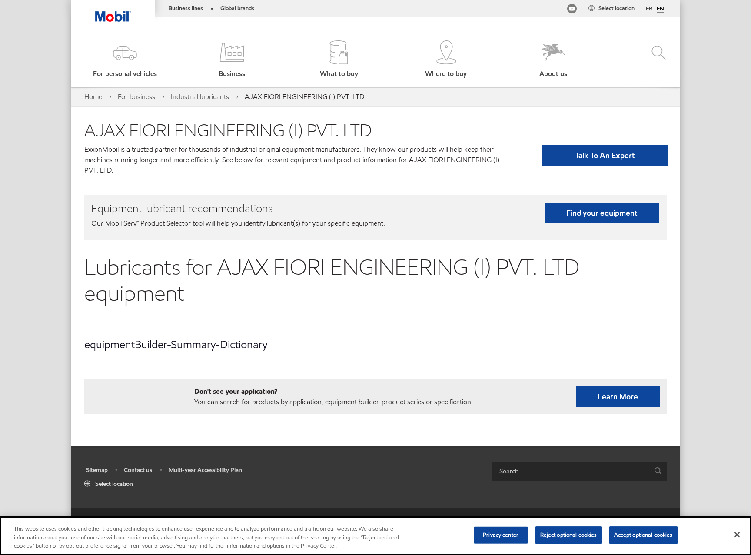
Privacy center (500, 534)
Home (93, 96)
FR (649, 9)
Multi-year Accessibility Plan (205, 470)
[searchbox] (570, 471)
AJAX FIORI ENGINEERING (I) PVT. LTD (305, 96)
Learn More (618, 397)
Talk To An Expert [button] (605, 155)
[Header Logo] (113, 11)
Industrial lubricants (201, 96)
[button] (124, 59)
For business (136, 96)
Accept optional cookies (643, 534)
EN (660, 9)
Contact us (138, 470)
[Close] (737, 534)
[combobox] (579, 471)
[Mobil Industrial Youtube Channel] (572, 10)
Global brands (237, 8)
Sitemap (97, 470)
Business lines (186, 8)
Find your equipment (601, 213)
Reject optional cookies (568, 534)
